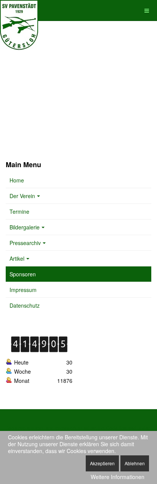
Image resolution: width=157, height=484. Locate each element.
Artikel (17, 258)
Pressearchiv (25, 243)
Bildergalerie (25, 227)
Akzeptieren (102, 463)
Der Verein (22, 196)
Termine (19, 211)
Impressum (23, 290)
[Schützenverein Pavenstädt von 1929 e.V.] (19, 10)
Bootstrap (16, 427)
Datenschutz (25, 305)
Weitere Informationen (117, 477)
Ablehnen (135, 463)
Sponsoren (23, 274)
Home (17, 180)
